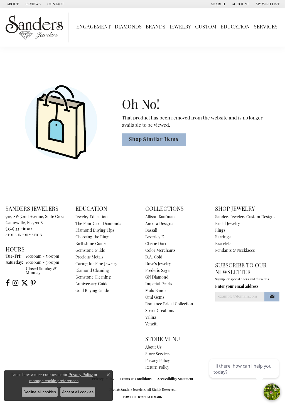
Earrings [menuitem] (222, 237)
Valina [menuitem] (150, 318)
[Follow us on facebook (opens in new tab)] (8, 283)
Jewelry (180, 27)
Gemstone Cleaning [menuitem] (93, 277)
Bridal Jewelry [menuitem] (227, 224)
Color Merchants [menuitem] (160, 251)
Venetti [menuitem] (151, 324)
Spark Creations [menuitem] (159, 311)
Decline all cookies (39, 392)
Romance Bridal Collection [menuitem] (169, 304)
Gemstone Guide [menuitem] (90, 251)
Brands (155, 27)
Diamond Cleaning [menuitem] (92, 271)
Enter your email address (236, 287)
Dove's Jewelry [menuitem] (158, 264)
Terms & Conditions (136, 379)
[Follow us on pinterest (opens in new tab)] (33, 283)
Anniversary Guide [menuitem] (91, 284)
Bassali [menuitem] (151, 231)
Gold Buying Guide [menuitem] (92, 291)
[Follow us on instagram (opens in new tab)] (15, 283)
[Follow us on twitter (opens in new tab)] (24, 283)
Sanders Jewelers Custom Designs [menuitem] (245, 217)
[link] (12, 4)
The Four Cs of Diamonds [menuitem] (98, 224)
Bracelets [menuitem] (223, 244)
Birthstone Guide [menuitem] (90, 244)
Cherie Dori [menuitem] (155, 244)
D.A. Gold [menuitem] (153, 257)
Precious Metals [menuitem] (89, 257)
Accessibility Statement (175, 379)
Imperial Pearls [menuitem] (158, 284)
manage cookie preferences (53, 380)
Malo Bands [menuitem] (155, 291)
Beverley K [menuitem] (154, 237)
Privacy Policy (157, 361)
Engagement (93, 27)
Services (265, 27)
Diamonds (128, 27)
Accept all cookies (78, 392)
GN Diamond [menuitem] (156, 277)
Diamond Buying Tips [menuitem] (94, 231)
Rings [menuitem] (220, 231)
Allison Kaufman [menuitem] (160, 217)
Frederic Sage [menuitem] (157, 271)
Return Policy (157, 368)
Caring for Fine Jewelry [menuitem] (96, 264)
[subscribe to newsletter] (271, 297)
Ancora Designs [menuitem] (159, 224)
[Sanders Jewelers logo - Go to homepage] (36, 27)
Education (235, 27)
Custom (206, 27)
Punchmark (152, 397)
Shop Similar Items (153, 139)
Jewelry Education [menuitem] (91, 217)
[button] (217, 4)
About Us (153, 348)
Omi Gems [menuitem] (154, 298)
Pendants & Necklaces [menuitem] (235, 251)
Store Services (157, 354)
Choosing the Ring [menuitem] (92, 237)
